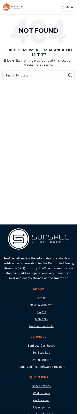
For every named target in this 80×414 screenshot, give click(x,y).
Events (41, 312)
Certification (41, 400)
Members (41, 319)
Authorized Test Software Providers (41, 366)
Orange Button (41, 359)
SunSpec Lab (41, 352)
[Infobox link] (38, 254)
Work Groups (41, 393)
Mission (41, 298)
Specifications (41, 386)
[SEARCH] (70, 75)
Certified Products (41, 326)
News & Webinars (41, 304)
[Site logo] (13, 7)
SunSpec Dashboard (41, 345)
